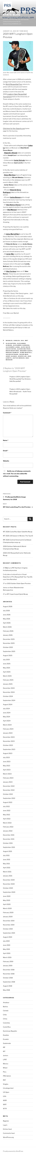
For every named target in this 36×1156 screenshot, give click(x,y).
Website (6, 461)
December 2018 (8, 970)
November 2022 (8, 790)
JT (4, 583)
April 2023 (6, 770)
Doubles (9, 340)
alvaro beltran (23, 349)
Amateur (6, 1002)
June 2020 (6, 896)
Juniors (5, 1055)
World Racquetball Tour (14, 84)
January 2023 (7, 782)
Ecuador (6, 1039)
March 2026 (7, 627)
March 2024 (7, 725)
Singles (17, 340)
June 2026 (6, 615)
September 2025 (9, 651)
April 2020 (6, 904)
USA (22, 340)
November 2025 (9, 643)
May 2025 (6, 668)
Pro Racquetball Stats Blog (17, 13)
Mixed (5, 1068)
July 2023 (6, 757)
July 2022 (6, 806)
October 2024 (8, 696)
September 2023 (9, 749)
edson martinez (12, 350)
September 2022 (9, 798)
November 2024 (9, 692)
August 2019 (7, 937)
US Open (6, 1092)
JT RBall (5, 568)
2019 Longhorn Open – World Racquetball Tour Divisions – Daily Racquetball (21, 379)
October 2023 (8, 745)
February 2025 (8, 680)
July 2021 (6, 855)
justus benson (19, 358)
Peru (4, 1072)
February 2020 (8, 912)
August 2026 (7, 606)
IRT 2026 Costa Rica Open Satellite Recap (17, 532)
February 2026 (8, 631)
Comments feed (9, 1133)
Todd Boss (23, 31)
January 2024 (7, 733)
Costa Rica (6, 1027)
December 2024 (9, 688)
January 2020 (7, 917)
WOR (5, 1100)
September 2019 (9, 933)
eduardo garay (26, 350)
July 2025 (6, 660)
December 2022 (8, 786)
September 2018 (9, 982)
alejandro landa (13, 347)
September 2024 (9, 700)
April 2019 (6, 953)
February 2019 (8, 961)
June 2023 (6, 761)
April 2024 (6, 721)
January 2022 (7, 831)
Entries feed (7, 1129)
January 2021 (7, 876)
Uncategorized (8, 1088)
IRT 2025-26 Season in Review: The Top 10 (18, 536)
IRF (4, 1047)
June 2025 (6, 664)
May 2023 (6, 766)
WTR (5, 1109)
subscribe (23, 474)
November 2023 (9, 741)
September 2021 (9, 847)
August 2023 (7, 753)
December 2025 (9, 639)
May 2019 (6, 949)
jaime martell (26, 352)
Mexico (5, 1064)
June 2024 (6, 713)
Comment (7, 413)
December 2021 (8, 835)
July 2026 (6, 611)
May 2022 (6, 815)
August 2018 (7, 986)
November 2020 (9, 884)
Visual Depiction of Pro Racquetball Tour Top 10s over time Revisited (17, 577)
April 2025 (6, 672)
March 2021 (7, 872)
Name (5, 440)
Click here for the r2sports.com (14, 128)
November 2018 (8, 974)
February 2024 (8, 729)
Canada (5, 1011)
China (5, 1019)
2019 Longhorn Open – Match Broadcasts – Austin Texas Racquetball (20, 391)
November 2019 (8, 925)
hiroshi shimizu (12, 352)
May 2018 (6, 990)
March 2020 (7, 908)
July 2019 (6, 941)
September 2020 (9, 892)
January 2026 (7, 635)
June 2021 (6, 859)
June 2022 (6, 810)
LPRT (5, 1060)
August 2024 (7, 704)
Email (5, 451)
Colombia (6, 1023)
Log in (5, 1125)
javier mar (23, 354)
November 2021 (8, 839)
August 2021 (7, 851)
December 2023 (9, 737)
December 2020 (9, 880)
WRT (26, 340)
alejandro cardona (21, 345)
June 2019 (6, 945)
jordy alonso (11, 356)
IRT (4, 1051)
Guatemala (7, 1043)
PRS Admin (7, 1076)
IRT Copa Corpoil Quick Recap (17, 594)
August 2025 (7, 655)
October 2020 (8, 888)
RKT (4, 1080)
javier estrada (12, 354)
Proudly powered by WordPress (13, 1151)
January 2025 (7, 684)
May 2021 (6, 864)
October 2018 (8, 978)
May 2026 (6, 619)
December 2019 (8, 921)
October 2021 (8, 843)
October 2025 (8, 647)
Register (6, 1121)
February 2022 (8, 827)
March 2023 (7, 774)
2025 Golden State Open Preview (19, 583)
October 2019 (8, 929)
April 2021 (6, 868)
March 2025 (7, 676)
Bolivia (5, 1007)
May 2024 (6, 717)
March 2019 (7, 957)
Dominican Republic (10, 1031)
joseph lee (22, 356)
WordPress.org (8, 1137)
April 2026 (6, 623)
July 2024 (6, 709)
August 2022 (7, 802)
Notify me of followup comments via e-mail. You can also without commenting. (17, 473)
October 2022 (8, 794)
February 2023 (8, 778)
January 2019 (7, 966)
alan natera (11, 343)
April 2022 (6, 819)
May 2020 (6, 900)
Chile (5, 1015)
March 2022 (7, 823)
